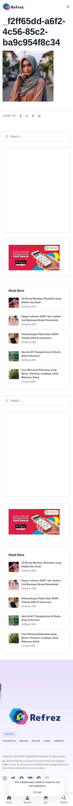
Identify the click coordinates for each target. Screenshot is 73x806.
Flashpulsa (9, 741)
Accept (37, 792)
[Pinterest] (33, 116)
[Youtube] (30, 778)
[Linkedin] (39, 116)
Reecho (24, 741)
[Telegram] (38, 778)
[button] (69, 6)
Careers (58, 741)
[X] (26, 116)
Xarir (47, 741)
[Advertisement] (36, 190)
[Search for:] (36, 136)
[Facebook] (20, 116)
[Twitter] (13, 778)
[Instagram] (5, 778)
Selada (36, 741)
